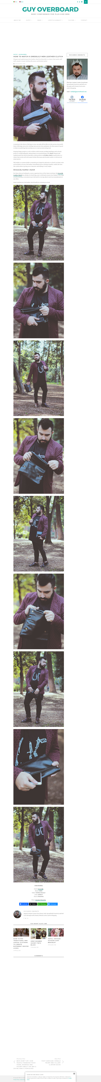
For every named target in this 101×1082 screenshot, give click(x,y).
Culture (71, 20)
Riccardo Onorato (31, 911)
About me (17, 20)
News (39, 20)
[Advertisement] (50, 39)
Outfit (28, 20)
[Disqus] (38, 987)
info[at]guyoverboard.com (78, 91)
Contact (84, 20)
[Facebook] (77, 2)
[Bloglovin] (81, 2)
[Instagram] (79, 2)
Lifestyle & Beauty (55, 20)
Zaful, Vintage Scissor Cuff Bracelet (54, 940)
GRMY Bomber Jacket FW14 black (36, 943)
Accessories (23, 54)
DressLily (40, 889)
